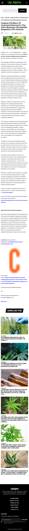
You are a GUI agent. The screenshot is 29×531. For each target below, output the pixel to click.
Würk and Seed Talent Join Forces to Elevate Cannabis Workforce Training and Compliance (13, 446)
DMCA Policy (14, 505)
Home (2, 17)
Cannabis (7, 17)
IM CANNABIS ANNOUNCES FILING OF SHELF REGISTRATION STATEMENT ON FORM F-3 (13, 339)
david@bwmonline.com (14, 242)
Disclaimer (4, 301)
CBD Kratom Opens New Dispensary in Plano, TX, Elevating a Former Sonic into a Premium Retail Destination (14, 472)
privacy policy (10, 522)
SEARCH (22, 10)
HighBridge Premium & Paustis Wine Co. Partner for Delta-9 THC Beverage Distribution (13, 365)
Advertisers (14, 498)
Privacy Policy (14, 500)
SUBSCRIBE (24, 519)
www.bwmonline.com (7, 244)
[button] (2, 2)
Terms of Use (14, 503)
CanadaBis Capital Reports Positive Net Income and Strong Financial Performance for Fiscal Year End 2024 (14, 392)
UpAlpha (6, 33)
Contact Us (14, 509)
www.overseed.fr (8, 192)
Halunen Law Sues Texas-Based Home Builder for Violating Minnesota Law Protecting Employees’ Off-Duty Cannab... (14, 419)
